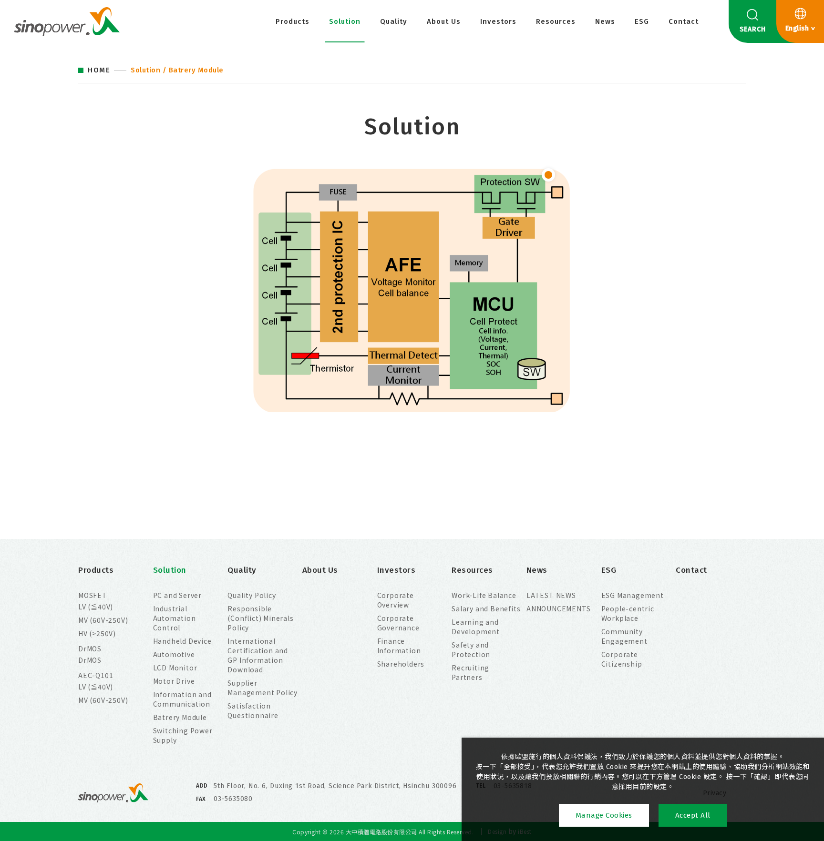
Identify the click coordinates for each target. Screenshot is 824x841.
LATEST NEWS (551, 595)
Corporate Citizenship (621, 659)
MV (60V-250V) (103, 620)
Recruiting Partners (470, 672)
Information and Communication (182, 699)
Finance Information (399, 645)
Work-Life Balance (484, 595)
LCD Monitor (175, 667)
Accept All (693, 815)
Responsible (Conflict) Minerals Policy (260, 618)
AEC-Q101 (95, 675)
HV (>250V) (97, 633)
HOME (99, 70)
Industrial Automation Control (174, 618)
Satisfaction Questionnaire (252, 710)
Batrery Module (180, 717)
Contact (684, 21)
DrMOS (90, 648)
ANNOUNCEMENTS (558, 608)
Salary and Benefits (486, 608)
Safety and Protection (471, 649)
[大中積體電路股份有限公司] (67, 21)
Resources (556, 21)
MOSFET (92, 595)
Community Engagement (624, 636)
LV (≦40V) (95, 606)
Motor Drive (174, 681)
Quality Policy (251, 595)
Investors (498, 21)
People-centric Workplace (627, 613)
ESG (642, 21)
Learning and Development (476, 626)
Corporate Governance (398, 622)
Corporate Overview (395, 599)
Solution (344, 21)
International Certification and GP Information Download (257, 655)
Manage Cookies (604, 815)
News (605, 21)
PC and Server (177, 595)
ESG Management (632, 595)
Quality (393, 21)
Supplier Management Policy (262, 687)
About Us (444, 21)
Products (292, 21)
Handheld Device (182, 641)
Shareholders (401, 664)
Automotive (174, 654)
